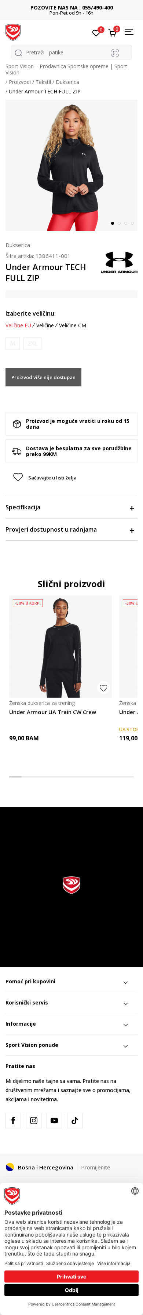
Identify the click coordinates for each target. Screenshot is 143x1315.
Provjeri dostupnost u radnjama (51, 529)
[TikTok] (74, 1120)
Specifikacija (23, 507)
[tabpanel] (71, 165)
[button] (72, 477)
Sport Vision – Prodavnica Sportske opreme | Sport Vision (66, 69)
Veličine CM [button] (72, 325)
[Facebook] (13, 1120)
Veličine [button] (45, 325)
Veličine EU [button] (18, 325)
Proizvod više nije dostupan (43, 377)
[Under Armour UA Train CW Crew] (60, 646)
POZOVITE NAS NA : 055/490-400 (71, 7)
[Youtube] (54, 1120)
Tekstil (43, 81)
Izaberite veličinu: (31, 313)
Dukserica (67, 81)
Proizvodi (20, 81)
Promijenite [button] (95, 1167)
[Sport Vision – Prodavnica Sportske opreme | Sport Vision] (13, 32)
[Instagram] (33, 1120)
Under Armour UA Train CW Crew (52, 712)
